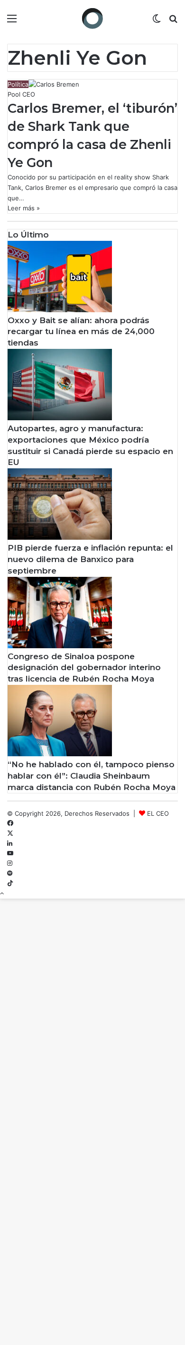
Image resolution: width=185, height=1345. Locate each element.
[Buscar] (173, 21)
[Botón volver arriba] (2, 893)
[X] (10, 833)
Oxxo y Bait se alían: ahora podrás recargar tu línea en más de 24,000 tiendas (81, 332)
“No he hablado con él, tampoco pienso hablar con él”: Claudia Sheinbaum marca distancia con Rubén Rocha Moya (92, 776)
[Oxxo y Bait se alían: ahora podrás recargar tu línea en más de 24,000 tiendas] (60, 310)
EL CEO (158, 813)
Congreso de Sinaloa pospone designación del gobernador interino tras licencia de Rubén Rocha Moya (84, 668)
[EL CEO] (92, 18)
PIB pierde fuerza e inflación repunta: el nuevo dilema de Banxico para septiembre (90, 559)
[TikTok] (10, 883)
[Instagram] (9, 863)
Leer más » (24, 208)
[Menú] (12, 21)
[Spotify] (9, 873)
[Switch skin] (156, 21)
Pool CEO (21, 94)
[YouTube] (10, 853)
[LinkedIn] (9, 843)
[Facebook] (10, 823)
